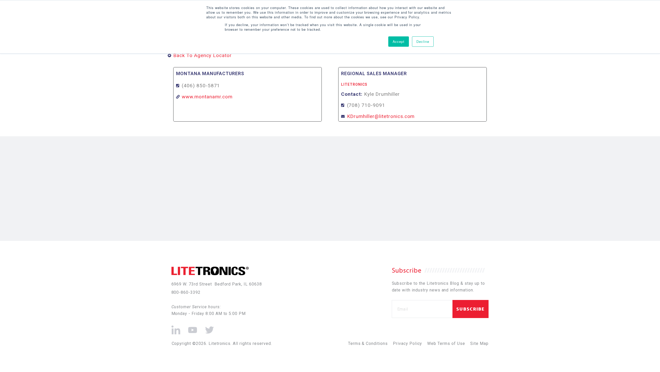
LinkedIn (176, 328)
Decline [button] (422, 41)
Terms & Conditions (368, 343)
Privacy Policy (407, 343)
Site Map (479, 343)
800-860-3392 (186, 292)
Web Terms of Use (446, 343)
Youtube (192, 328)
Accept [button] (399, 41)
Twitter (208, 328)
